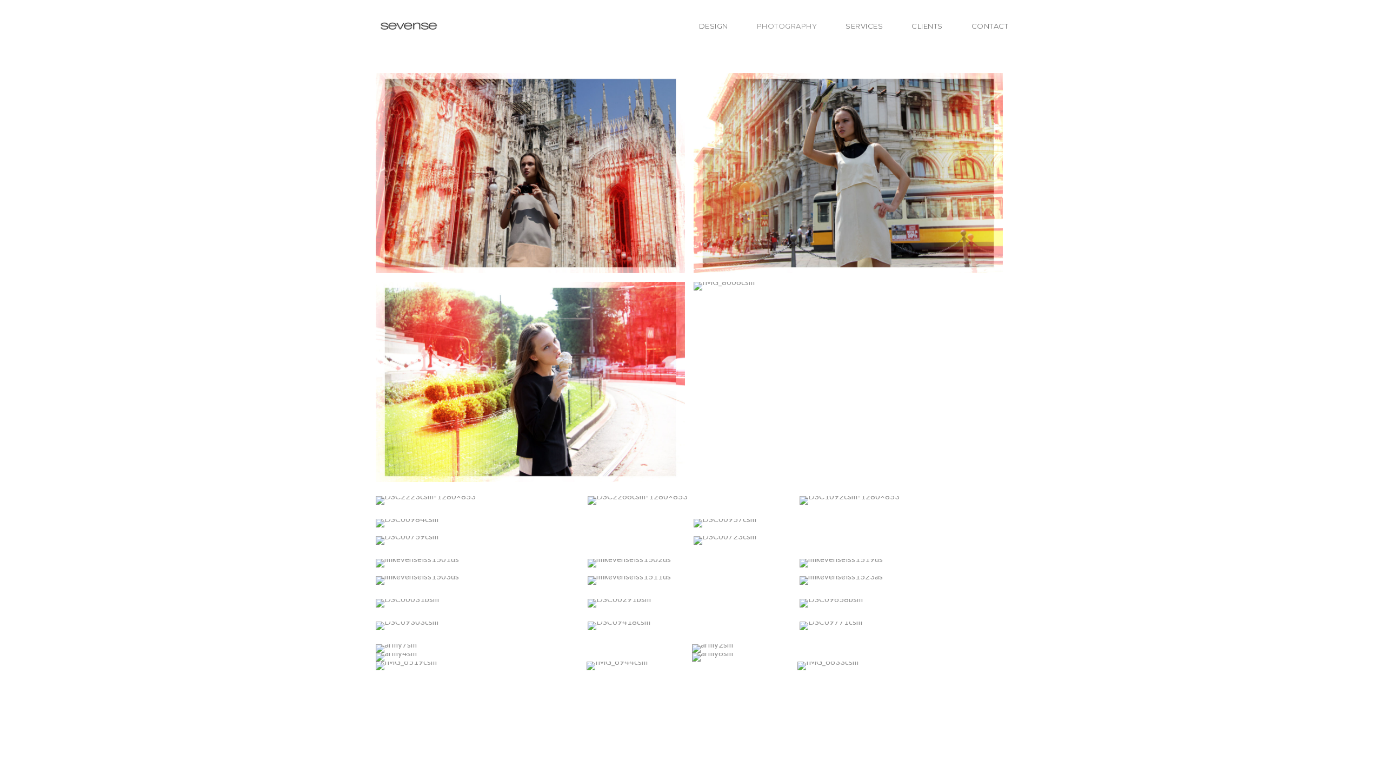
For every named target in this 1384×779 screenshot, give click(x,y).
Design (713, 26)
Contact (990, 26)
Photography (787, 26)
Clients (927, 26)
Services (864, 26)
